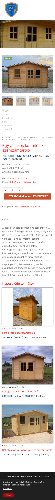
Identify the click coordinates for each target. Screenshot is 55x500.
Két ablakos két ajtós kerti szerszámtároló (27, 450)
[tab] (5, 220)
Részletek (7, 488)
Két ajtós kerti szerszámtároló (20, 391)
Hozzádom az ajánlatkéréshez (27, 196)
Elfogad (8, 495)
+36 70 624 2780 (18, 178)
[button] (48, 59)
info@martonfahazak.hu (23, 182)
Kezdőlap (6, 138)
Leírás (5, 219)
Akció (15, 206)
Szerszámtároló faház (26, 138)
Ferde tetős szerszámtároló (18, 332)
